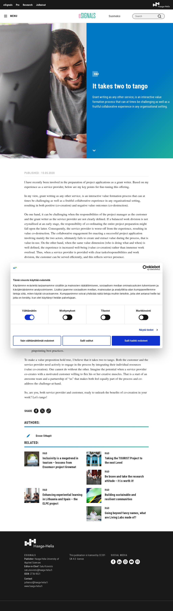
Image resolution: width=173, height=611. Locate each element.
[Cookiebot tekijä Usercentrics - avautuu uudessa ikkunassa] (145, 267)
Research (28, 5)
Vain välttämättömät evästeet (37, 340)
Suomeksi (114, 16)
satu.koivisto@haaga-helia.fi (38, 570)
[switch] (67, 317)
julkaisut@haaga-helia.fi (36, 582)
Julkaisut (41, 5)
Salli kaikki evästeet (136, 340)
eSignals (8, 5)
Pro (17, 5)
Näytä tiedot (146, 329)
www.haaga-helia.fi (33, 586)
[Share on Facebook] (36, 411)
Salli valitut (86, 340)
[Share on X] (42, 411)
